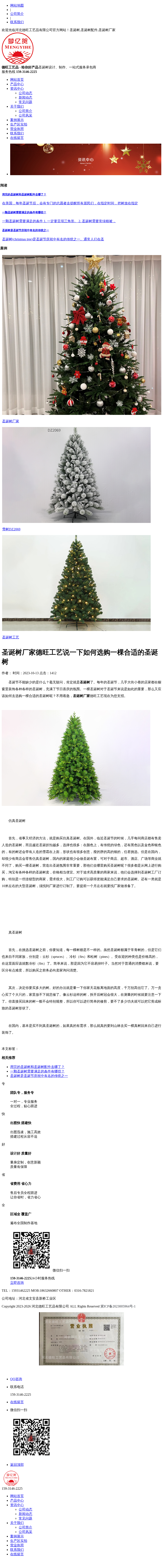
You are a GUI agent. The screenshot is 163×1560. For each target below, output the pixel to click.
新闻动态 (25, 97)
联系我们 (17, 22)
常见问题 (25, 102)
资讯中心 (17, 88)
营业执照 (17, 129)
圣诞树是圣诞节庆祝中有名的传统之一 (39, 1076)
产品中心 (17, 84)
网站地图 (17, 5)
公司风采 (25, 115)
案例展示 (17, 120)
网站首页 (17, 79)
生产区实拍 (18, 124)
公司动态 (25, 93)
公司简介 (17, 14)
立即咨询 (17, 1282)
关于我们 (17, 106)
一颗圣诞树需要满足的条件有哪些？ (37, 1071)
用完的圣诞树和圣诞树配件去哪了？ (37, 1067)
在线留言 (17, 138)
